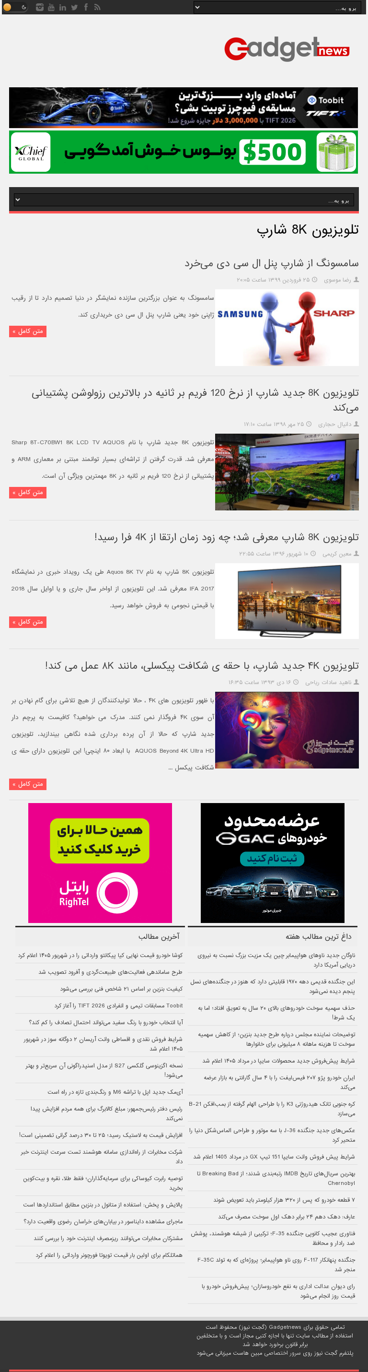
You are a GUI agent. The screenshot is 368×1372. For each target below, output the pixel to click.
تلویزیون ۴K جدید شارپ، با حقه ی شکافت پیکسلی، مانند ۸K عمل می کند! (202, 666)
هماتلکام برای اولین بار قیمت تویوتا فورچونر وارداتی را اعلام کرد (109, 1255)
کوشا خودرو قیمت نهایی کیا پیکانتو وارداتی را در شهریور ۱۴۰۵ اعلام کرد (100, 955)
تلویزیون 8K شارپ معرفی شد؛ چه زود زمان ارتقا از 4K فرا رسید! (226, 537)
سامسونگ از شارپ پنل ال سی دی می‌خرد (271, 263)
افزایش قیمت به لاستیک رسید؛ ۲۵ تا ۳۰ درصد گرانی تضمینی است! (101, 1135)
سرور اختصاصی (282, 1353)
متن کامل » (27, 331)
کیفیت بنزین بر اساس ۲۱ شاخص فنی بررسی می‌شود (121, 989)
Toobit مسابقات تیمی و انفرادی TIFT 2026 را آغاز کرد (118, 1006)
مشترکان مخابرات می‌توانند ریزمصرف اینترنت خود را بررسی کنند (108, 1238)
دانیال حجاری (334, 424)
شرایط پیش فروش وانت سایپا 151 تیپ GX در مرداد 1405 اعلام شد (274, 1157)
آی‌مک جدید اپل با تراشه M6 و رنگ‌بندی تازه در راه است (115, 1092)
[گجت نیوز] (287, 64)
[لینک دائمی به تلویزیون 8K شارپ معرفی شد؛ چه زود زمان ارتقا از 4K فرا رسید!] (287, 637)
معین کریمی (336, 554)
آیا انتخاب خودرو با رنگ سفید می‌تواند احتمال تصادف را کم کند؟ (106, 1022)
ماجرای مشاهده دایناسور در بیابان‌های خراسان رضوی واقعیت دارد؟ (103, 1222)
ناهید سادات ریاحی (328, 682)
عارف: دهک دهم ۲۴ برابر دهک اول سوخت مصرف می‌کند (286, 1217)
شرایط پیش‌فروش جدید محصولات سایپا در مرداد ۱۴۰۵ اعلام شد (278, 1061)
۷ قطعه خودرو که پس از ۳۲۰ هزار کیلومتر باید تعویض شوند (284, 1200)
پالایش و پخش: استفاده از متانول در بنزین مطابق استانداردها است (103, 1205)
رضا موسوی (337, 280)
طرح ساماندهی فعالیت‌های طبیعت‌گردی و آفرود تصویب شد (110, 972)
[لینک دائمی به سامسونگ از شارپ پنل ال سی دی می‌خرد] (287, 364)
